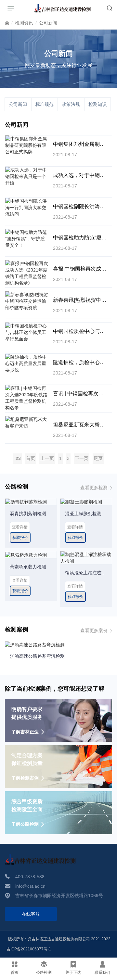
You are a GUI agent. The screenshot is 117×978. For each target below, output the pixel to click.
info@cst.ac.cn (30, 886)
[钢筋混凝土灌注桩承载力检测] (86, 557)
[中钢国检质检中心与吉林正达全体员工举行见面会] (26, 332)
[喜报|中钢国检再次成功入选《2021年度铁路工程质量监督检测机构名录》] (26, 273)
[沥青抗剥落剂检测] (26, 501)
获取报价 (20, 537)
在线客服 (31, 914)
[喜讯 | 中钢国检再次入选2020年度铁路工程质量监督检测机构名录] (26, 398)
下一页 (81, 458)
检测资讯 (24, 22)
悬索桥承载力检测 (28, 566)
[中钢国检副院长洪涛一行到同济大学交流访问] (26, 207)
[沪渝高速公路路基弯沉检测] (35, 644)
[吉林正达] (62, 8)
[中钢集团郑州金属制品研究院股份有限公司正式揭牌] (26, 145)
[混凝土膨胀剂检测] (81, 501)
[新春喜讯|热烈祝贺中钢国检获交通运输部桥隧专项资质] (26, 301)
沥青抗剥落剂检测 (28, 513)
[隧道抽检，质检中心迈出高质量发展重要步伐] (26, 363)
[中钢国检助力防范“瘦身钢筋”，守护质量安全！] (26, 238)
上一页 (47, 458)
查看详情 (20, 527)
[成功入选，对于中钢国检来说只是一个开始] (26, 176)
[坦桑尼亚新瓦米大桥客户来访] (26, 422)
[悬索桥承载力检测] (26, 554)
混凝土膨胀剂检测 (83, 513)
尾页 (98, 458)
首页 (7, 24)
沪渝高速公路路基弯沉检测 (37, 656)
